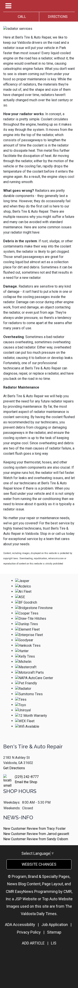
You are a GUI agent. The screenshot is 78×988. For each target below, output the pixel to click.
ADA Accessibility (20, 924)
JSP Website (26, 899)
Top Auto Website (57, 899)
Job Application (54, 924)
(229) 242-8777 (27, 777)
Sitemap (54, 932)
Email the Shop (26, 782)
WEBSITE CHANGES (39, 864)
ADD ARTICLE (33, 943)
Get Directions (14, 768)
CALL (21, 17)
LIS (53, 943)
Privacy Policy (29, 932)
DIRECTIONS (57, 17)
